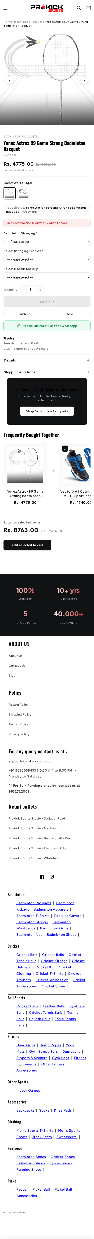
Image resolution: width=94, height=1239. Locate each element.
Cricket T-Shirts (49, 973)
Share (69, 314)
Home (7, 21)
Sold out (47, 302)
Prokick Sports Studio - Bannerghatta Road (41, 838)
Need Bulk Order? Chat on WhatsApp (50, 326)
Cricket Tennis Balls (46, 1012)
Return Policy (19, 705)
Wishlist (24, 314)
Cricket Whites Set (52, 980)
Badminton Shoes (61, 934)
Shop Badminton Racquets (47, 411)
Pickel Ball (41, 1189)
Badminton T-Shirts (32, 916)
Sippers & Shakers (31, 1058)
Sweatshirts (66, 1137)
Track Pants (42, 1137)
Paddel (22, 1189)
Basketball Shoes (30, 1163)
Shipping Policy (20, 714)
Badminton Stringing (20, 233)
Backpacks (25, 1110)
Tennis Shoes (61, 1163)
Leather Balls (54, 1006)
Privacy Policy (19, 734)
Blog (12, 675)
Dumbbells (71, 1051)
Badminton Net (29, 934)
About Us (16, 656)
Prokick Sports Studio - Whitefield (34, 858)
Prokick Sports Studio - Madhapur (34, 828)
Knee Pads (62, 1110)
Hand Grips (25, 1045)
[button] (5, 8)
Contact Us (17, 666)
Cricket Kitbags (54, 961)
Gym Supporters (43, 1051)
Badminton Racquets (29, 21)
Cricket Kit (44, 967)
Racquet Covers (67, 916)
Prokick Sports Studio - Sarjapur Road (37, 818)
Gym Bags (60, 1058)
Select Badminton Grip (20, 269)
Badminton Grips (54, 928)
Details (10, 360)
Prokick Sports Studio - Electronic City (37, 848)
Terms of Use (18, 724)
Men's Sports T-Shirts (34, 1130)
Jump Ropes (50, 1045)
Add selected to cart (27, 545)
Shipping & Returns (19, 372)
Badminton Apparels (51, 909)
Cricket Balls (53, 955)
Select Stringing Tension (23, 251)
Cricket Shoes (54, 986)
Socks (44, 1110)
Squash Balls (39, 1019)
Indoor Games (28, 1090)
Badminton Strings (32, 922)
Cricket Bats (26, 955)
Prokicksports (18, 1213)
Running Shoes (29, 1169)
